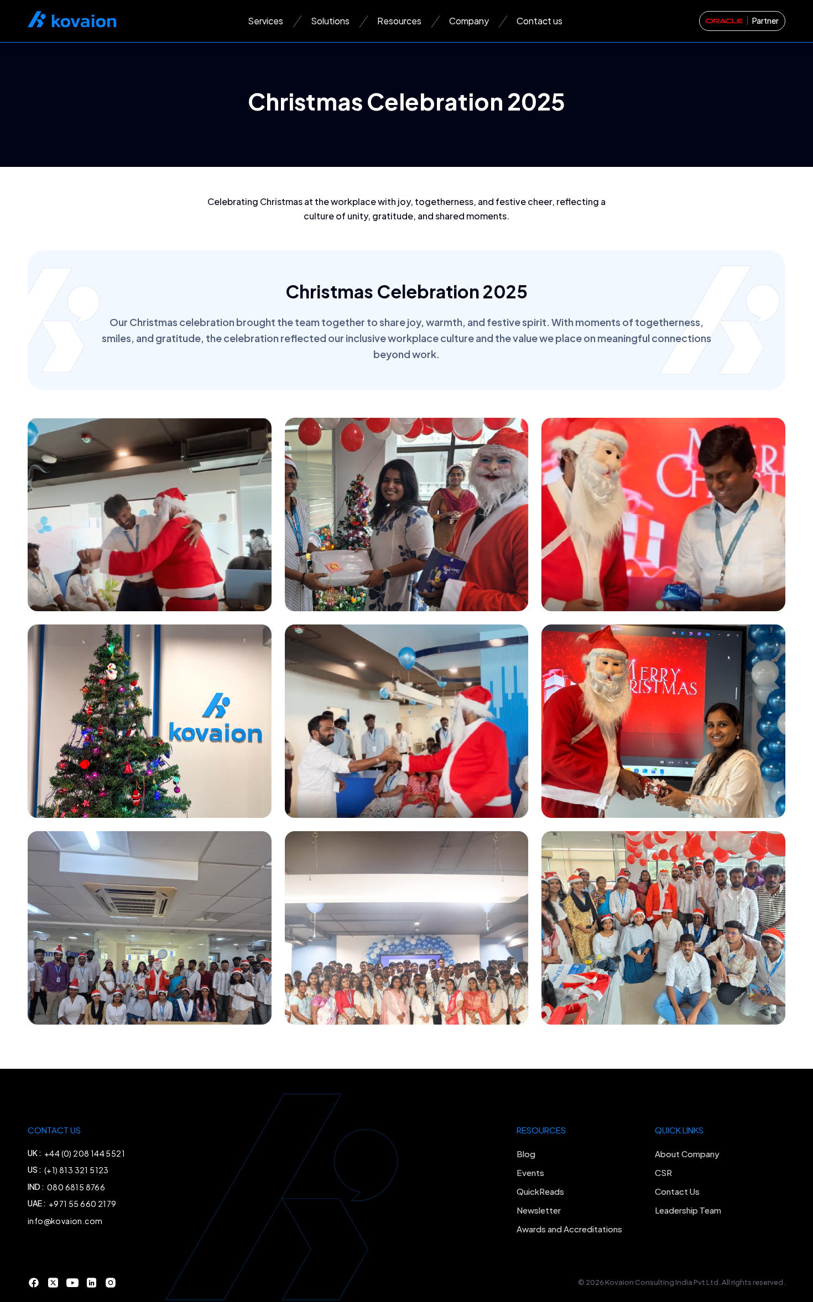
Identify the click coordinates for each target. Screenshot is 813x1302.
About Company (687, 1153)
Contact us (539, 21)
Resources (399, 21)
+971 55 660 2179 (82, 1204)
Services (265, 21)
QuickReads (540, 1191)
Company (469, 21)
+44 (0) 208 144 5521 (84, 1153)
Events (530, 1172)
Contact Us (677, 1191)
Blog (526, 1153)
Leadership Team (688, 1210)
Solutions (330, 21)
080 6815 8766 (76, 1187)
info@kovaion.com (65, 1221)
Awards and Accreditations (569, 1229)
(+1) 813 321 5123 (76, 1170)
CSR (663, 1172)
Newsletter (539, 1210)
